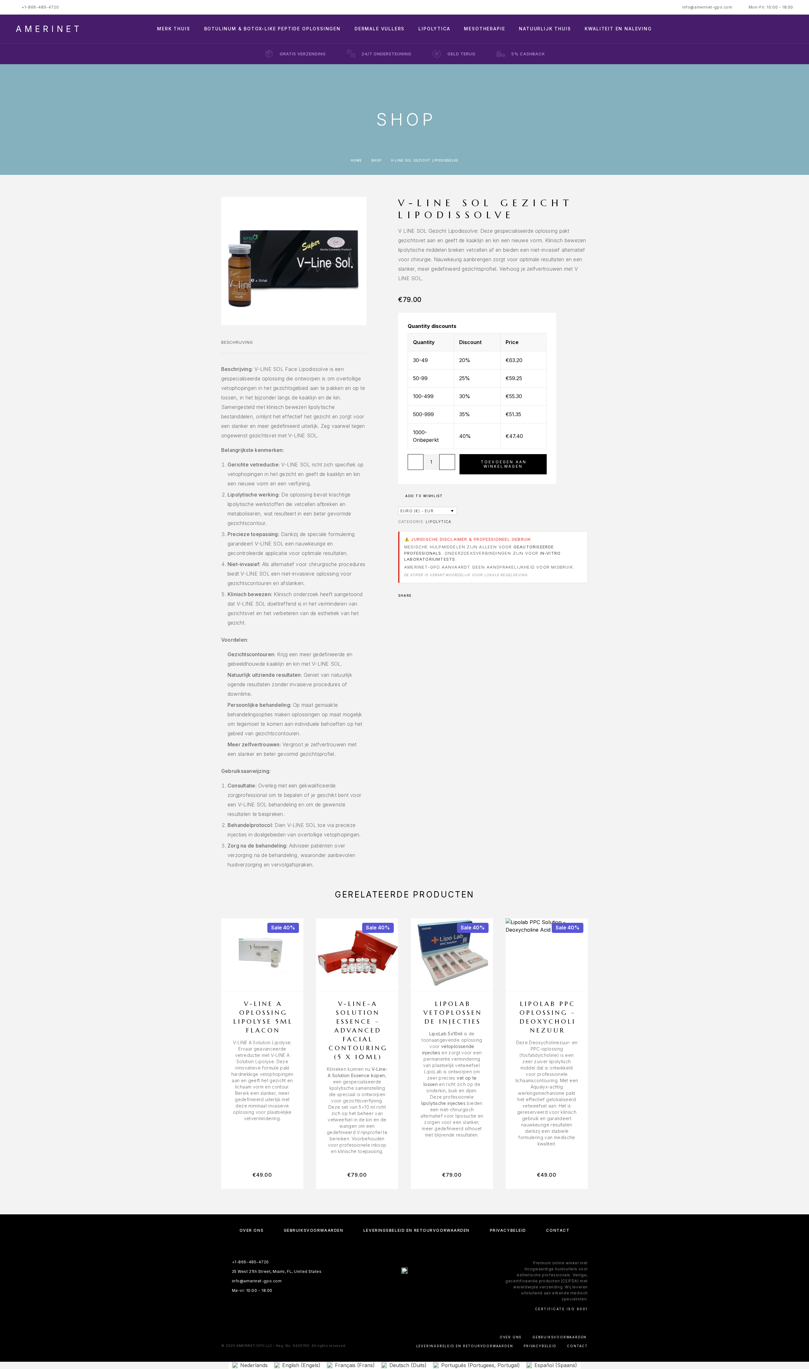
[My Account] (762, 29)
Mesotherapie (484, 28)
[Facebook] (386, 1287)
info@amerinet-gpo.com (707, 7)
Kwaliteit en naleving (618, 28)
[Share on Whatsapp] (427, 595)
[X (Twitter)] (410, 1287)
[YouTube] (423, 1287)
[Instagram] (398, 1287)
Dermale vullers (379, 28)
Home (356, 160)
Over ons (252, 1230)
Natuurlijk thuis (545, 28)
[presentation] (262, 1080)
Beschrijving (237, 342)
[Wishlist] (776, 29)
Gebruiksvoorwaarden (314, 1230)
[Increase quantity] (447, 462)
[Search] (748, 29)
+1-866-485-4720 (40, 7)
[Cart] (791, 28)
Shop (376, 160)
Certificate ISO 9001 (561, 1309)
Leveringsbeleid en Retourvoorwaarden (416, 1230)
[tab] (237, 346)
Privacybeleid (508, 1230)
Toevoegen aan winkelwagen (503, 464)
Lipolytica (434, 28)
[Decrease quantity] (415, 462)
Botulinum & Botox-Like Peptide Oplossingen (272, 28)
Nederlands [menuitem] (254, 1365)
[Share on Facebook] (418, 595)
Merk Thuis (173, 28)
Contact (557, 1230)
